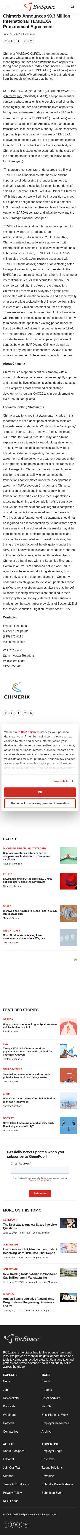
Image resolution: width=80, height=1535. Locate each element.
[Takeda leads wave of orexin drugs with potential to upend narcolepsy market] (68, 1076)
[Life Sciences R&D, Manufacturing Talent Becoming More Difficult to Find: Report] (68, 1248)
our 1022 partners (27, 732)
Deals (7, 906)
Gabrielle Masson (12, 886)
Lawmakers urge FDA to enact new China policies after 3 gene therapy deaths (27, 880)
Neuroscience (12, 1069)
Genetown (10, 1219)
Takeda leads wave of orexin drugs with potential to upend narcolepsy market (26, 1076)
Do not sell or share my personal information (40, 803)
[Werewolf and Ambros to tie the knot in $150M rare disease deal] (68, 913)
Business (9, 1294)
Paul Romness (10, 1031)
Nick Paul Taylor (11, 942)
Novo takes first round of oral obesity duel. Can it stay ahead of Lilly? (28, 1124)
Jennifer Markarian (48, 1282)
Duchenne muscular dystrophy (25, 848)
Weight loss (11, 930)
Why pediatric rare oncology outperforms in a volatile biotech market (30, 1026)
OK (40, 792)
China (6, 1093)
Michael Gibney (11, 918)
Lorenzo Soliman (41, 1232)
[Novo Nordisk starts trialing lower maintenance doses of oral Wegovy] (68, 937)
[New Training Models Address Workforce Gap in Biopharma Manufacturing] (68, 1272)
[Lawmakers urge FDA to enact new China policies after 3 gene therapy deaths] (68, 881)
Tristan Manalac (11, 1130)
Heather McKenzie (12, 863)
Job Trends (10, 1244)
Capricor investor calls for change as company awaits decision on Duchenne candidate (26, 856)
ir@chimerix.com (14, 641)
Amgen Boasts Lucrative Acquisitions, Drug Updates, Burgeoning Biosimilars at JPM (28, 1302)
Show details (60, 780)
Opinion (8, 1019)
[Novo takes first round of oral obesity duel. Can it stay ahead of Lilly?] (68, 1125)
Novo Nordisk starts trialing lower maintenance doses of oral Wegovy (24, 937)
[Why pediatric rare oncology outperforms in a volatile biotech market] (68, 1026)
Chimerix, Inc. (13, 96)
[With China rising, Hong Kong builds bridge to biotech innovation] (68, 1100)
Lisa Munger (42, 1310)
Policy (7, 874)
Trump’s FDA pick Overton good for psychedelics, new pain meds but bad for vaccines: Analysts (27, 1051)
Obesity (8, 1118)
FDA (5, 1043)
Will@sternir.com (14, 660)
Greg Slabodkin (40, 1257)
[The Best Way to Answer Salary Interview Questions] (68, 1223)
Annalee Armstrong (12, 1106)
